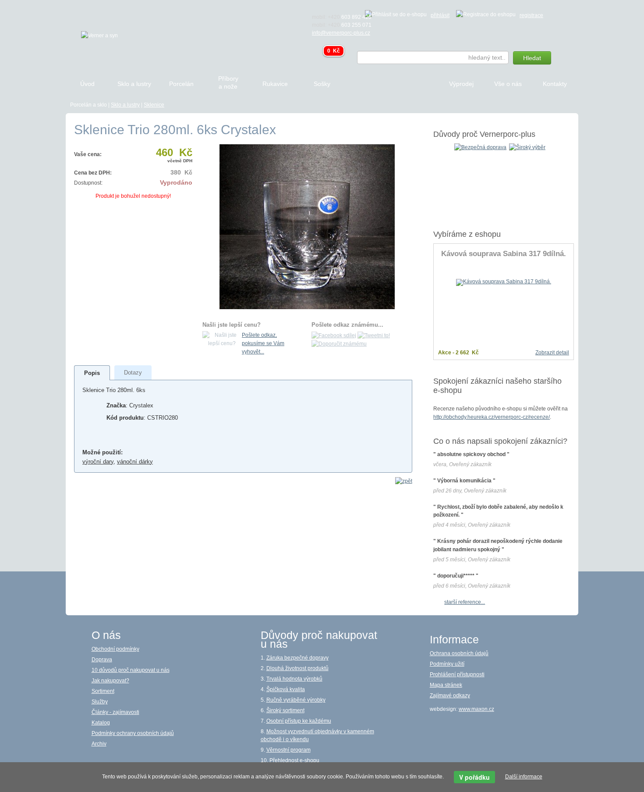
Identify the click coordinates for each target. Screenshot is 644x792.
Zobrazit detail (552, 353)
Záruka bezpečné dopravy (297, 658)
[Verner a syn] (99, 35)
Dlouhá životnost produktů (297, 668)
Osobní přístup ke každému (298, 721)
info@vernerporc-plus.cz (341, 33)
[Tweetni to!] (373, 335)
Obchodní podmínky (115, 649)
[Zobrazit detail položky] (503, 282)
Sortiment (103, 691)
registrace (531, 15)
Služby (100, 702)
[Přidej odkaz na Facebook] (333, 335)
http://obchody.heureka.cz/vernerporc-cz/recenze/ (491, 417)
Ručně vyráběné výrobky (296, 700)
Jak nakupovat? (110, 681)
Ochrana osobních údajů (459, 653)
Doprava (102, 659)
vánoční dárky (135, 461)
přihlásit (440, 15)
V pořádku (474, 777)
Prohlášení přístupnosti (457, 674)
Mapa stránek (446, 685)
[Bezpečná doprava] (480, 147)
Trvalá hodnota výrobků (294, 679)
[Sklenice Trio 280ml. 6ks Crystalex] (307, 226)
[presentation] (92, 373)
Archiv (99, 744)
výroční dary (97, 461)
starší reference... (464, 602)
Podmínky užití (447, 664)
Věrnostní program (288, 750)
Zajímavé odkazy (450, 695)
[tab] (92, 372)
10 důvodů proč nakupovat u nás (131, 670)
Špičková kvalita (285, 689)
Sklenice (154, 105)
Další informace (523, 777)
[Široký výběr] (527, 147)
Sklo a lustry (125, 105)
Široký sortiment (285, 710)
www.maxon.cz (476, 709)
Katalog (101, 723)
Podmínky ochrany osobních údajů (133, 733)
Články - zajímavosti (115, 712)
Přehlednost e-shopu (294, 760)
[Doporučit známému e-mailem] (339, 344)
